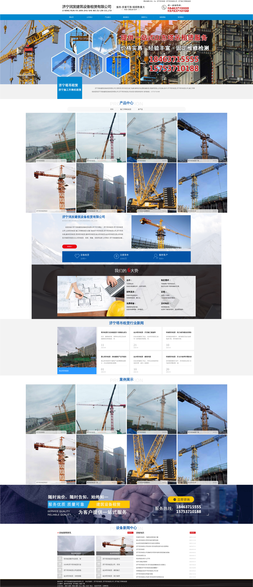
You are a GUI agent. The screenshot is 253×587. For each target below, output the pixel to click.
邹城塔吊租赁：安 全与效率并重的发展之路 (179, 359)
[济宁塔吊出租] (202, 188)
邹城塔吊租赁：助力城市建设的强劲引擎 (178, 335)
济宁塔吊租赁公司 (171, 1)
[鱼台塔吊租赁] (76, 347)
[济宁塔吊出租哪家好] (152, 188)
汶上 (80, 586)
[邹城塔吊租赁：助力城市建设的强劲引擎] (190, 346)
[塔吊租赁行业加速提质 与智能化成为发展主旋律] (125, 346)
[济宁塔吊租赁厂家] (202, 137)
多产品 (140, 109)
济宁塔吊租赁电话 (41, 211)
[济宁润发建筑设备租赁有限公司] (126, 52)
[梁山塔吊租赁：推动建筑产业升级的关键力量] (125, 370)
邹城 (73, 586)
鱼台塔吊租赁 (64, 371)
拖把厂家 (82, 583)
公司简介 (90, 17)
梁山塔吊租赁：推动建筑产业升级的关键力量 (113, 359)
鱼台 (91, 586)
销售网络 (163, 17)
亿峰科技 (105, 586)
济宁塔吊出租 (192, 211)
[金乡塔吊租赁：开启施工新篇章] (157, 346)
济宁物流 (75, 583)
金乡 (87, 586)
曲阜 (70, 586)
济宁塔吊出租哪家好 (143, 211)
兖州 (66, 586)
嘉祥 (77, 586)
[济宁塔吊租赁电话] (51, 188)
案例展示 (126, 17)
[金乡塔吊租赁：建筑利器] (157, 370)
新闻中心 (144, 17)
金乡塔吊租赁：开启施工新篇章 (145, 332)
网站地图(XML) (148, 1)
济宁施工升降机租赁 (184, 1)
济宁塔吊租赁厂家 (193, 160)
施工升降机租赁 (125, 109)
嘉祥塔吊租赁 (68, 583)
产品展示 (108, 17)
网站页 (71, 17)
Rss (155, 1)
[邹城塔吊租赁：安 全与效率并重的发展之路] (190, 370)
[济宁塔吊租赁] (51, 137)
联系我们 (181, 17)
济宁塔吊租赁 (161, 1)
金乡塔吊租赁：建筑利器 (142, 356)
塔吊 (111, 109)
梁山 (84, 586)
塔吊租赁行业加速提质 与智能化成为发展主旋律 (114, 335)
